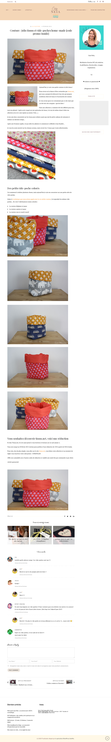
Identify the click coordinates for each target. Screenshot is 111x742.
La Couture (36, 26)
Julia (17, 580)
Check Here (52, 712)
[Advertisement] (94, 113)
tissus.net (71, 91)
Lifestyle (28, 10)
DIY (7, 10)
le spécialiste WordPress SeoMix (64, 738)
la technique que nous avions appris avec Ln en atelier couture (31, 199)
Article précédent (24, 680)
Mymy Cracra (20, 604)
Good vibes (17, 10)
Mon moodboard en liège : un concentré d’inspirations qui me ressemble (18, 726)
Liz (21, 569)
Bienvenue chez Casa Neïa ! (76, 10)
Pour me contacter (98, 10)
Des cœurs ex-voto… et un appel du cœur (18, 730)
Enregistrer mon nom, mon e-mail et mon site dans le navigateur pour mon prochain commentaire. (39, 666)
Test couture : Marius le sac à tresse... (21, 685)
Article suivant (58, 680)
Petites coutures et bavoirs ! (55, 683)
